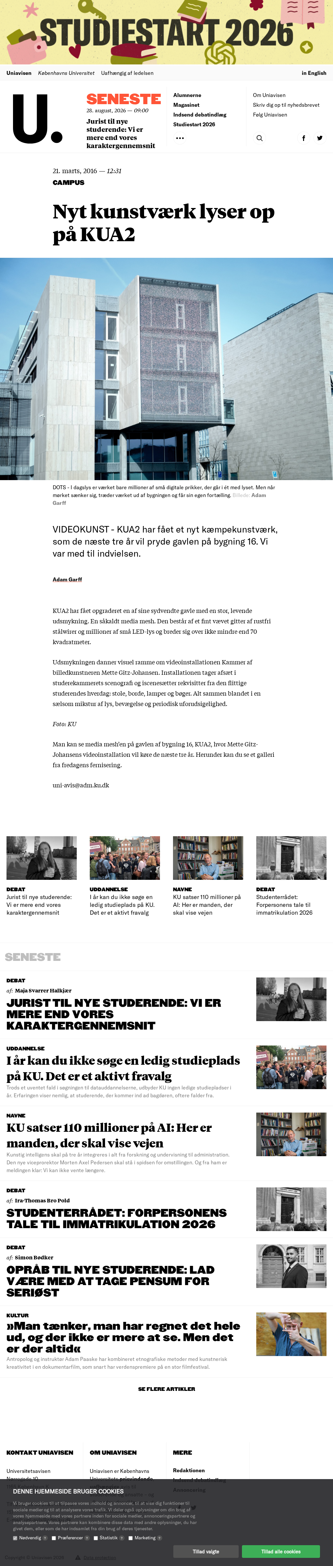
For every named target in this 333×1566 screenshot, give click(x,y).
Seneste (124, 100)
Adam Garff (67, 579)
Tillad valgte (206, 1551)
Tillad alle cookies (280, 1551)
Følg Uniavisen (270, 114)
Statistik (111, 1537)
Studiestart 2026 (194, 124)
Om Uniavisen (269, 95)
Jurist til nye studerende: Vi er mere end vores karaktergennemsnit (121, 133)
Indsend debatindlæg (199, 114)
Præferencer (73, 1537)
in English (314, 73)
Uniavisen (19, 73)
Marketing (147, 1537)
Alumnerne (187, 95)
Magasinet (186, 105)
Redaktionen (189, 1470)
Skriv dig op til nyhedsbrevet (286, 105)
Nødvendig (32, 1537)
